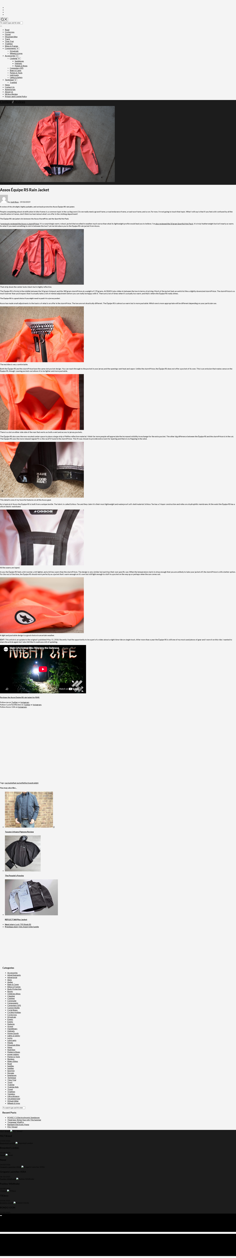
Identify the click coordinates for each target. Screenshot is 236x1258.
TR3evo (3, 1191)
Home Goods (13, 1033)
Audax (10, 982)
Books (10, 991)
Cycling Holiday (14, 1012)
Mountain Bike (11, 36)
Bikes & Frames (11, 46)
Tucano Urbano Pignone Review (19, 832)
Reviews (19, 102)
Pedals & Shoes (21, 66)
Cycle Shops (12, 1010)
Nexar (2, 1155)
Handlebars (12, 1028)
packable (9, 783)
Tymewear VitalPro (15, 1122)
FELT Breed (12, 1127)
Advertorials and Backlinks (16, 1219)
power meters (13, 1054)
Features (11, 1024)
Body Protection (14, 989)
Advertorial (12, 977)
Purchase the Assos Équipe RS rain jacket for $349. (20, 697)
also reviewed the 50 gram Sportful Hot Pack (174, 223)
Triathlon (9, 43)
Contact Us (10, 87)
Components (10, 48)
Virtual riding (12, 1101)
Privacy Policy (11, 1228)
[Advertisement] (74, 727)
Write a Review (11, 94)
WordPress (15, 1243)
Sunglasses (19, 61)
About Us (9, 92)
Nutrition (11, 1049)
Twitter (14, 702)
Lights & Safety (16, 77)
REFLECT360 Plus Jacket (16, 919)
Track (7, 39)
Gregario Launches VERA (10, 1167)
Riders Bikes (12, 1061)
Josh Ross (14, 202)
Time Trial (9, 41)
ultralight (34, 783)
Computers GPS (16, 68)
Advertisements (14, 975)
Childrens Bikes (14, 993)
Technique (9, 80)
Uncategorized (13, 1098)
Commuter (11, 1000)
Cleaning (11, 996)
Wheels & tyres (16, 53)
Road (7, 29)
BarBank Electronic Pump (18, 1124)
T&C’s (7, 1231)
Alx (31, 1243)
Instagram (24, 702)
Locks (9, 1038)
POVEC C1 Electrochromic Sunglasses (23, 1117)
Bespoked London (7, 1143)
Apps (9, 979)
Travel (10, 1089)
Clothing (13, 58)
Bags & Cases (15, 70)
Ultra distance (13, 1096)
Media (10, 1042)
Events (10, 1019)
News (7, 85)
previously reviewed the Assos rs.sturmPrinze (20, 223)
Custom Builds (13, 1007)
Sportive (11, 1070)
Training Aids (13, 1087)
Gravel (8, 34)
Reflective (26, 783)
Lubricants (14, 75)
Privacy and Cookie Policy (16, 96)
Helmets (18, 63)
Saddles (10, 1066)
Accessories (10, 55)
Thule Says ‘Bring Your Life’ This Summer (24, 1120)
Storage (10, 1073)
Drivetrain (14, 51)
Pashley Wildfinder (8, 1179)
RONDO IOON (6, 1203)
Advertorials (10, 89)
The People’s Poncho (14, 875)
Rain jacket (17, 783)
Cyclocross (9, 32)
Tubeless (11, 1094)
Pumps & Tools (16, 73)
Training (13, 82)
